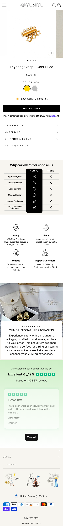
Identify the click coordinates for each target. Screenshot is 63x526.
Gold (27, 88)
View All (31, 437)
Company (9, 464)
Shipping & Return (19, 139)
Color (31, 82)
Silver (35, 88)
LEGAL (7, 457)
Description (14, 125)
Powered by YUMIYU (31, 523)
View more (14, 417)
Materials (13, 132)
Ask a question (17, 146)
